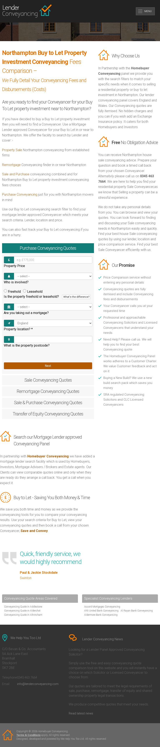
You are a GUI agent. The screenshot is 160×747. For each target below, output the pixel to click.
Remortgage (11, 165)
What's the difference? (76, 296)
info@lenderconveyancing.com (38, 684)
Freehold (14, 292)
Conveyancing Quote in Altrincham (23, 614)
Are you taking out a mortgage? (26, 313)
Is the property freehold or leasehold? (46, 297)
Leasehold (34, 292)
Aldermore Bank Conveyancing (101, 614)
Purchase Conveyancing (19, 194)
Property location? (18, 329)
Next (48, 365)
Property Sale (12, 150)
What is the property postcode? (27, 345)
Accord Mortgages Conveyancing (102, 606)
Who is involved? (16, 282)
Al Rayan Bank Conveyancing (137, 610)
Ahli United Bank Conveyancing (101, 610)
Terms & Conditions (28, 735)
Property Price (14, 266)
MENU (148, 11)
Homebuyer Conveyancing (48, 456)
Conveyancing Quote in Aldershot (22, 610)
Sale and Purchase (15, 174)
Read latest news (81, 713)
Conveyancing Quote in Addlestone (23, 606)
